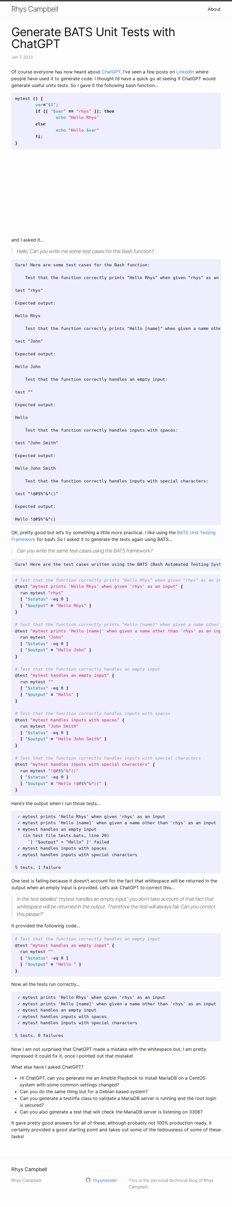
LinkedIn (185, 72)
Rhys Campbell (34, 9)
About (214, 9)
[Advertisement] (116, 192)
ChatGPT (111, 72)
